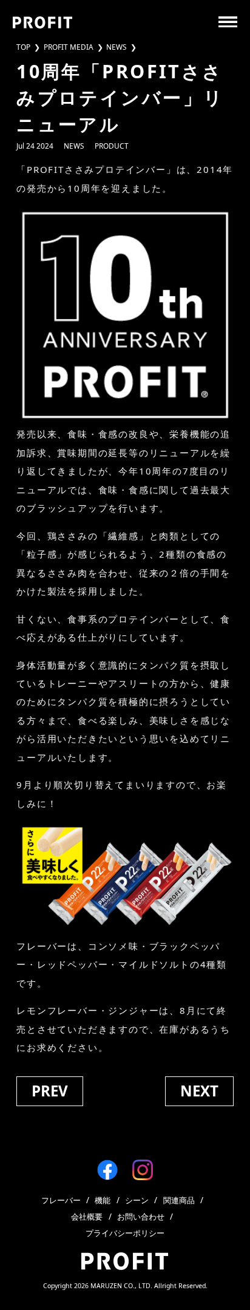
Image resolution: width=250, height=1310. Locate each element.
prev (50, 1091)
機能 (102, 1200)
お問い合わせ (140, 1217)
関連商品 (179, 1200)
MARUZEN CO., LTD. (121, 1285)
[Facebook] (107, 1170)
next (199, 1091)
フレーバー (61, 1200)
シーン (137, 1200)
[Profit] (43, 22)
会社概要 (87, 1217)
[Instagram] (142, 1170)
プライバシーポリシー (125, 1233)
